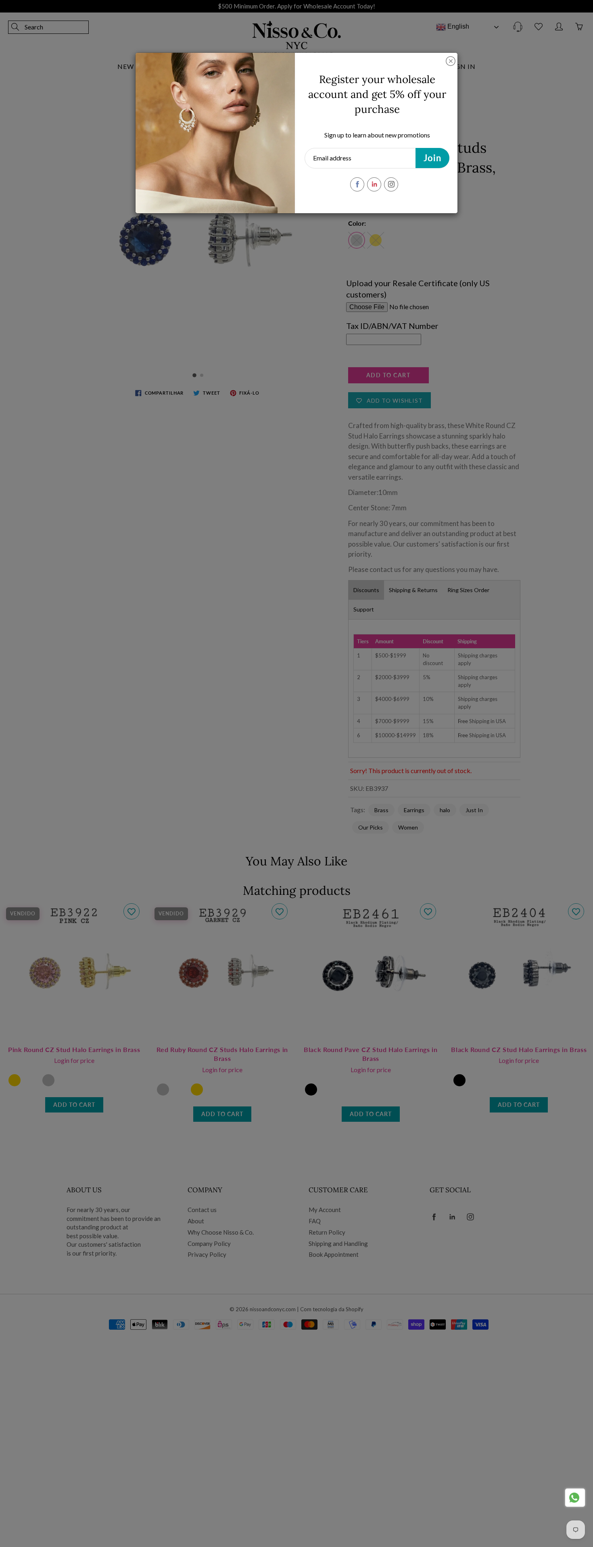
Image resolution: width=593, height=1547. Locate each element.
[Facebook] (357, 184)
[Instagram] (391, 184)
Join (432, 157)
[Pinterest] (374, 184)
